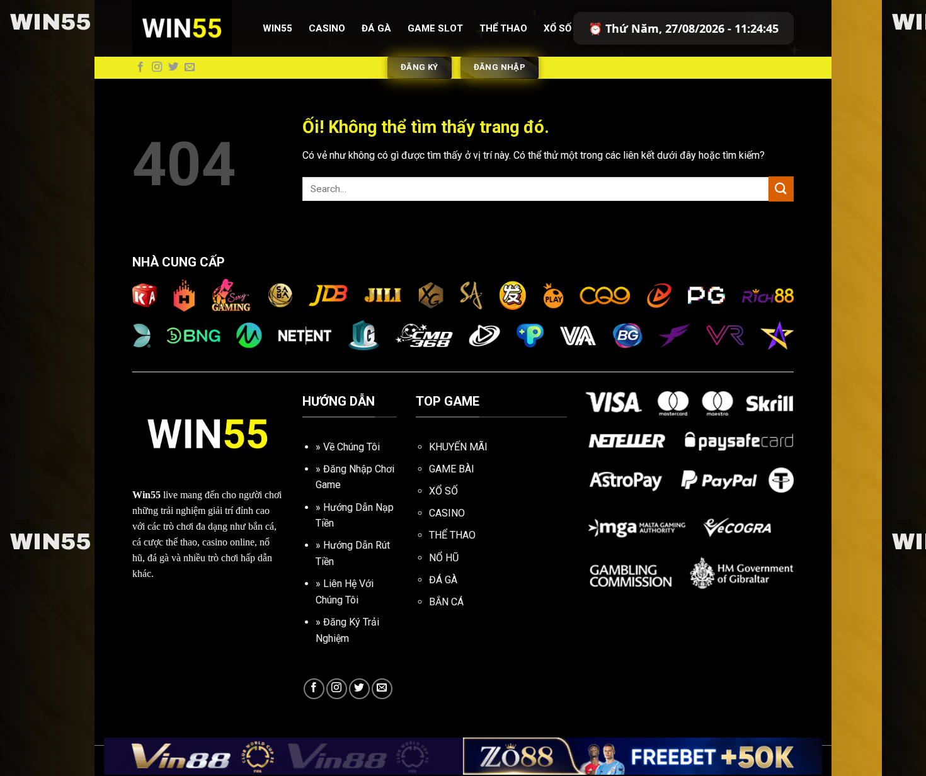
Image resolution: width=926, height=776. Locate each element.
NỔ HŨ (444, 558)
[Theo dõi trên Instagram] (157, 67)
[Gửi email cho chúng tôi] (190, 67)
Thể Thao (503, 28)
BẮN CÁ (446, 602)
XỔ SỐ (443, 491)
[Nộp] (781, 188)
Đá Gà (376, 28)
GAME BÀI (451, 469)
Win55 (277, 28)
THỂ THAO (452, 535)
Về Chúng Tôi (351, 447)
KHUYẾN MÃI (458, 447)
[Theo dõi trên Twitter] (173, 67)
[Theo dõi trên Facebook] (140, 67)
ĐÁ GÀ (443, 580)
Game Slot (435, 28)
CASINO (447, 513)
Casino (327, 28)
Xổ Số (557, 28)
